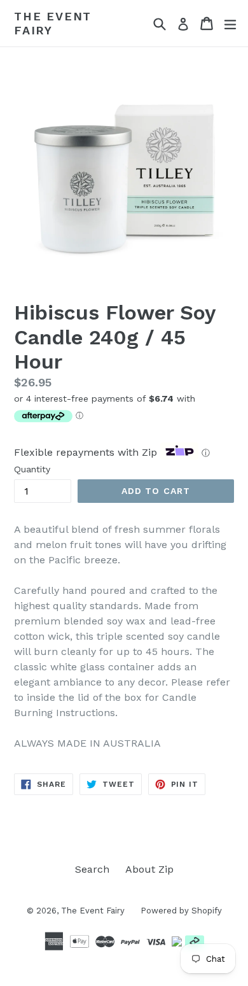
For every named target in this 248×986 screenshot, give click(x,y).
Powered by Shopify (181, 910)
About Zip (149, 869)
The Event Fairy (53, 23)
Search (92, 869)
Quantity (32, 469)
